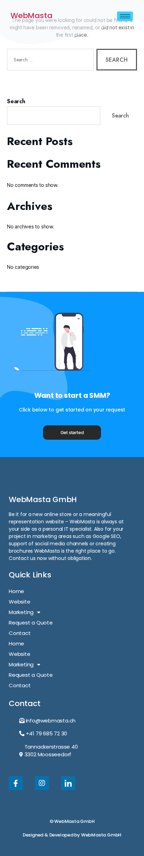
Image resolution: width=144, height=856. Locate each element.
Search (16, 101)
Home (16, 591)
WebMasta (31, 15)
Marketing (21, 612)
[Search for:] (49, 61)
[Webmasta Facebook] (16, 783)
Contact (20, 633)
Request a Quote (31, 622)
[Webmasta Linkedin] (68, 783)
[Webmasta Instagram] (42, 783)
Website (19, 601)
